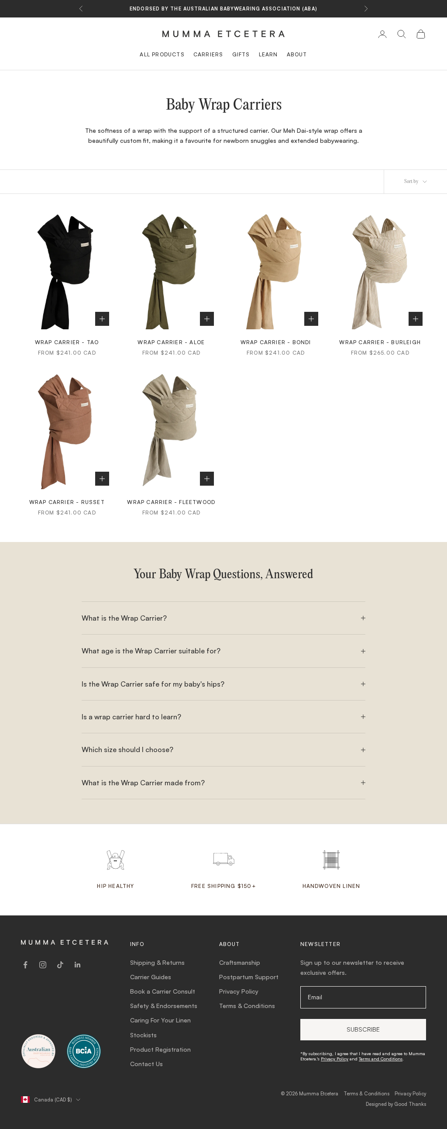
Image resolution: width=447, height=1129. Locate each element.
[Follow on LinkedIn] (77, 964)
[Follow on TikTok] (60, 964)
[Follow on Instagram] (42, 964)
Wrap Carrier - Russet (67, 502)
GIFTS (241, 54)
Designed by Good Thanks (396, 1104)
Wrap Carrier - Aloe (171, 342)
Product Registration (160, 1049)
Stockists (143, 1035)
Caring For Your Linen (160, 1020)
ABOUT (297, 54)
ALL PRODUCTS (162, 54)
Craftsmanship (239, 962)
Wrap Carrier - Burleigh (380, 342)
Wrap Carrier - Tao (67, 342)
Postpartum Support (249, 977)
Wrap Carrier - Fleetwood (171, 502)
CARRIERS (208, 54)
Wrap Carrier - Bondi (276, 342)
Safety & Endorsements (163, 1005)
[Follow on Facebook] (25, 964)
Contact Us (146, 1063)
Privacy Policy (238, 991)
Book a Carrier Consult (162, 991)
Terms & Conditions (247, 1005)
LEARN (268, 54)
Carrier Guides (150, 977)
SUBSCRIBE (363, 1029)
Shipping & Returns (157, 962)
